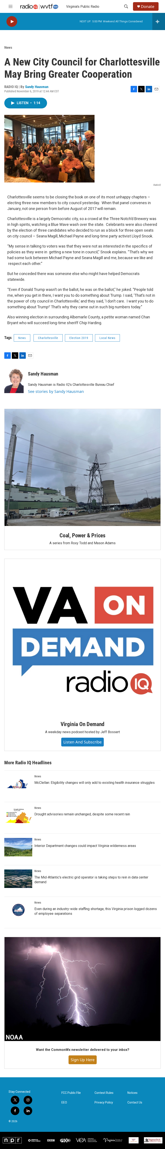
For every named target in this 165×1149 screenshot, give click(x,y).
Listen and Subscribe (82, 742)
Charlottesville (48, 338)
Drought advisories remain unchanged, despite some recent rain (82, 814)
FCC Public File (71, 1092)
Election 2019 (78, 338)
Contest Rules (104, 1092)
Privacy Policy (104, 1102)
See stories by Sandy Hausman (56, 391)
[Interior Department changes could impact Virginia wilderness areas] (18, 847)
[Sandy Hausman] (14, 380)
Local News (107, 338)
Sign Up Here (83, 1059)
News (8, 47)
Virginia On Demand (82, 724)
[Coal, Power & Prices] (82, 467)
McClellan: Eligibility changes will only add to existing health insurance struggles (94, 783)
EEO (64, 1102)
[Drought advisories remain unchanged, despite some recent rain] (18, 815)
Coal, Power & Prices (82, 535)
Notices (132, 1092)
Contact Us (134, 1102)
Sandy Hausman (36, 87)
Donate (147, 6)
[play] (11, 21)
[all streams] (158, 21)
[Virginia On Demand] (82, 637)
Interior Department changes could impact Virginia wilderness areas (85, 846)
